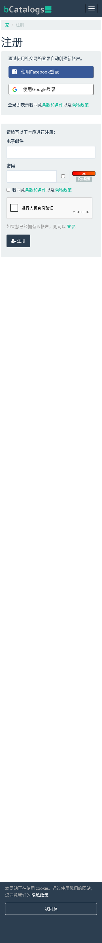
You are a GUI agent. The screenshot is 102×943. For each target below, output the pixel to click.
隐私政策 (80, 104)
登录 (71, 226)
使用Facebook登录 (40, 71)
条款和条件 (52, 104)
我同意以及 (42, 189)
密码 (11, 165)
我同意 (51, 908)
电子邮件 (15, 141)
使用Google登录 (39, 89)
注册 (21, 240)
